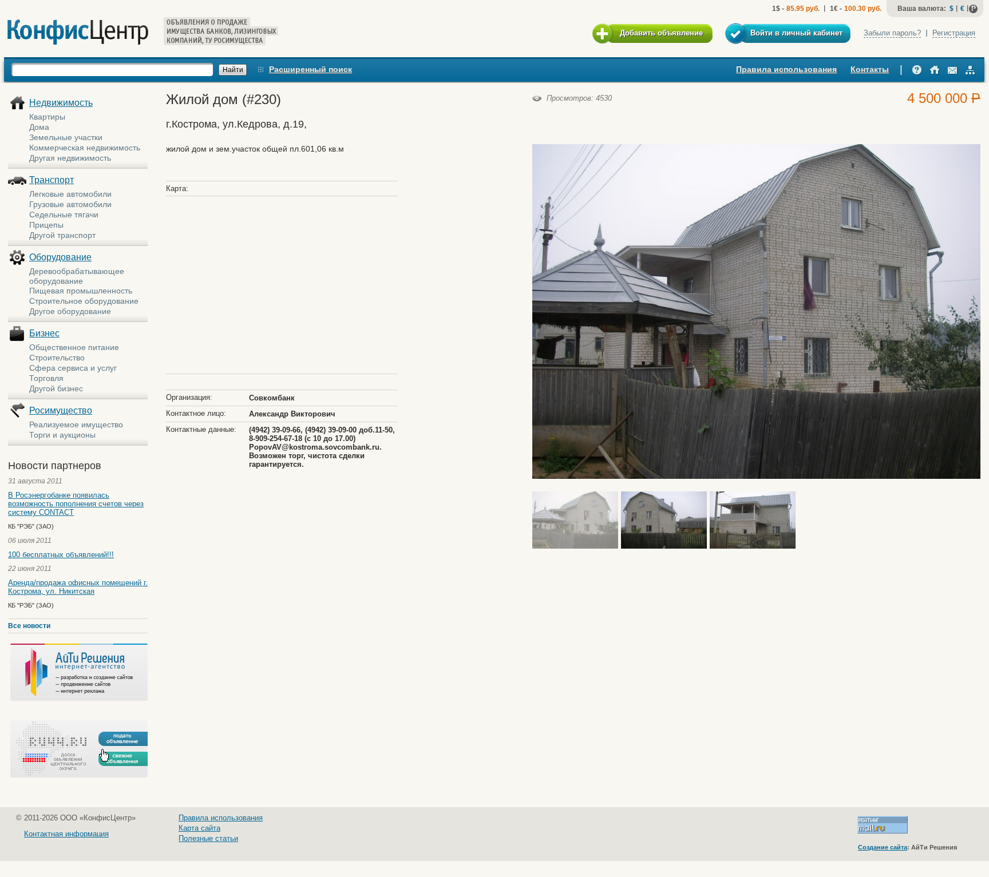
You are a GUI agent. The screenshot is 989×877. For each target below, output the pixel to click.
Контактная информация (66, 834)
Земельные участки (65, 137)
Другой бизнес (56, 388)
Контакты (869, 69)
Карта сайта (199, 828)
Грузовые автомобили (70, 204)
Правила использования (786, 69)
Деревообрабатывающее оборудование (76, 276)
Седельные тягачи (63, 214)
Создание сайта (882, 847)
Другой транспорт (62, 235)
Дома (39, 127)
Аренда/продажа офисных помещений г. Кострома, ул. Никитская (78, 587)
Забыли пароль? (892, 33)
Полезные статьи (208, 838)
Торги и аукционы (62, 434)
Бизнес (44, 333)
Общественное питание (74, 347)
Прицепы (46, 224)
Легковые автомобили (70, 194)
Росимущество (60, 410)
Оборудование (60, 257)
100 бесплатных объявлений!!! (61, 554)
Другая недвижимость (70, 157)
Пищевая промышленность (80, 290)
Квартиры (47, 116)
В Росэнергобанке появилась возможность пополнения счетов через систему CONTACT (76, 504)
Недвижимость (61, 103)
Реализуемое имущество (76, 424)
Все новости (29, 626)
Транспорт (51, 180)
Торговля (46, 378)
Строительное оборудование (84, 300)
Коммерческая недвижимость (84, 147)
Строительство (57, 357)
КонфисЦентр (77, 32)
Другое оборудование (70, 311)
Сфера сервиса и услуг (73, 367)
